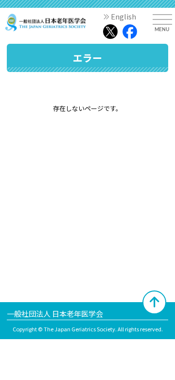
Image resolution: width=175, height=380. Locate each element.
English (123, 16)
